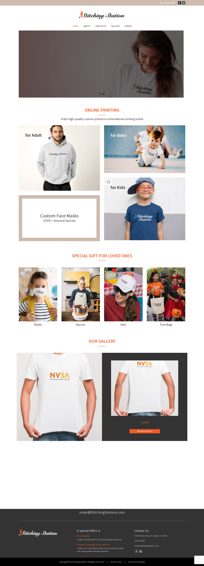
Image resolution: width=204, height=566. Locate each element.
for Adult (33, 135)
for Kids (118, 187)
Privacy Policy (116, 562)
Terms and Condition (136, 562)
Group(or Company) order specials (93, 544)
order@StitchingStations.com (146, 546)
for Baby (118, 135)
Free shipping (83, 535)
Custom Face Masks (59, 216)
